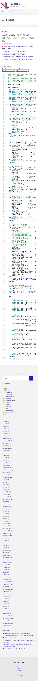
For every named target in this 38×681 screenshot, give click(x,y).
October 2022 (6, 533)
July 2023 (5, 511)
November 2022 (6, 530)
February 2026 (6, 436)
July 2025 (5, 453)
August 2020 (6, 596)
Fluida (18, 676)
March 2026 (5, 433)
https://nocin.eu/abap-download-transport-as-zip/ (15, 69)
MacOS (8, 404)
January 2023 (6, 526)
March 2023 (5, 521)
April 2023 (5, 518)
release (31, 46)
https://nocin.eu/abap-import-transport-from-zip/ (15, 71)
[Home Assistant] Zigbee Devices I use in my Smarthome (17, 637)
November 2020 (6, 589)
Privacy (19, 670)
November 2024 (6, 472)
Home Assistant (10, 396)
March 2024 (5, 491)
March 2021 (5, 579)
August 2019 (6, 625)
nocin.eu (15, 3)
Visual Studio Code (10, 412)
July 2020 (5, 598)
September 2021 (7, 564)
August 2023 (6, 509)
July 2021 (5, 569)
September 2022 (7, 535)
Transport (18, 57)
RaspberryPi (9, 406)
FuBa (15, 46)
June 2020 (5, 601)
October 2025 (6, 445)
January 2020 (6, 613)
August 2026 (6, 421)
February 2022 (6, 552)
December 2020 (6, 586)
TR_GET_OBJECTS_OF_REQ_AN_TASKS (14, 51)
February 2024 (6, 494)
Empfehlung (9, 392)
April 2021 (5, 577)
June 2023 (5, 513)
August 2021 (6, 567)
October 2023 (6, 504)
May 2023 (5, 516)
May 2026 (5, 428)
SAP (9, 49)
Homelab (8, 398)
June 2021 (5, 572)
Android (8, 388)
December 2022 (6, 528)
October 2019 (6, 620)
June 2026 (5, 426)
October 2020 (6, 591)
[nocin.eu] (5, 5)
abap (5, 46)
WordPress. (24, 676)
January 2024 (6, 496)
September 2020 (7, 594)
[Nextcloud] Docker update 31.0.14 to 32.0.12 (14, 648)
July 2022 (5, 540)
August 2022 (6, 538)
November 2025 (6, 443)
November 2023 (6, 501)
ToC (13, 49)
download (10, 46)
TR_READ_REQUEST (8, 57)
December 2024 (6, 470)
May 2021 (5, 574)
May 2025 (5, 457)
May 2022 (5, 545)
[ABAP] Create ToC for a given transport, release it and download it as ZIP (19, 37)
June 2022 (5, 543)
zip (2, 62)
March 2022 (5, 550)
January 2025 (6, 467)
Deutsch (8, 390)
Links (7, 402)
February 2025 (6, 465)
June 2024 (5, 484)
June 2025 (5, 455)
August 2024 (6, 479)
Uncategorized (9, 410)
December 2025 (6, 441)
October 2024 (6, 475)
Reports (9, 32)
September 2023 (7, 506)
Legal (19, 668)
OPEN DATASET (23, 46)
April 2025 (5, 460)
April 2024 (5, 489)
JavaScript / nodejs (11, 400)
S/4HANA (4, 49)
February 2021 (6, 582)
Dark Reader (20, 373)
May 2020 (5, 603)
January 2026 (6, 438)
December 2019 (6, 616)
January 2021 (6, 584)
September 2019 (7, 623)
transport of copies (27, 57)
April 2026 (5, 431)
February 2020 (6, 611)
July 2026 (5, 423)
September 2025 (7, 448)
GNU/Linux (9, 394)
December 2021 (6, 557)
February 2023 (6, 523)
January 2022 (6, 555)
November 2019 (6, 618)
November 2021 (6, 560)
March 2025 (5, 462)
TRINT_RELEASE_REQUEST (25, 59)
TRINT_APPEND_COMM (9, 59)
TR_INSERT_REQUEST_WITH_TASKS (13, 54)
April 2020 (5, 606)
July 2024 (5, 482)
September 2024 (7, 477)
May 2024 (5, 487)
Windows (8, 414)
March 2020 (5, 608)
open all (4, 387)
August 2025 (6, 450)
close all (9, 387)
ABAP (4, 32)
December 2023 (6, 499)
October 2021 (6, 562)
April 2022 (5, 547)
